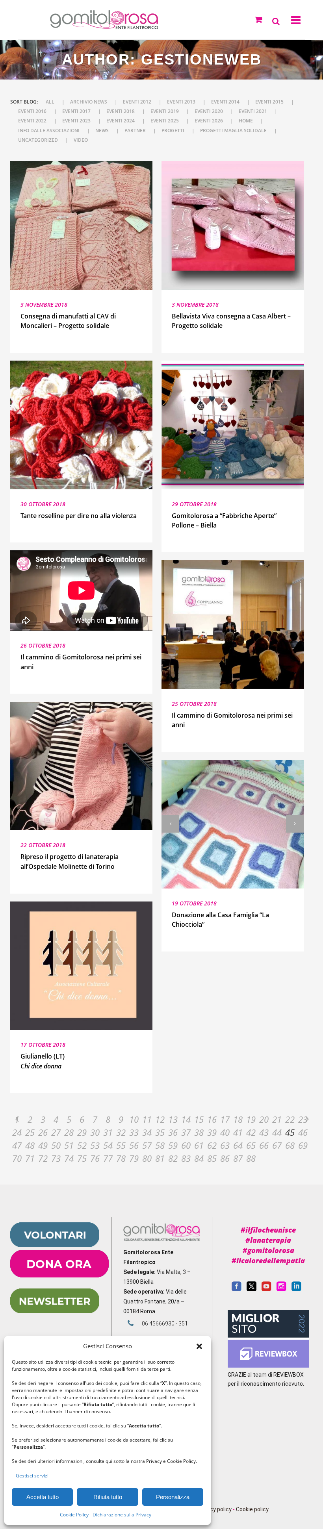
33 (134, 1132)
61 (199, 1145)
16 (212, 1119)
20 (264, 1119)
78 (121, 1158)
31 (108, 1132)
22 (290, 1119)
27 (56, 1132)
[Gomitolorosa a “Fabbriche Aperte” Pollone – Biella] (233, 425)
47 (17, 1145)
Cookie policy (252, 1509)
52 (82, 1145)
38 (199, 1132)
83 (186, 1158)
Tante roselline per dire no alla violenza (78, 515)
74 (69, 1158)
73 (56, 1158)
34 (147, 1132)
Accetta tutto (42, 1497)
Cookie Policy (74, 1514)
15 (199, 1119)
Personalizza (172, 1497)
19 (251, 1119)
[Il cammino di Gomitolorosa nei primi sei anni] (233, 624)
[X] (251, 1289)
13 (173, 1119)
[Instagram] (281, 1289)
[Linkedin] (296, 1289)
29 (82, 1132)
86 (225, 1158)
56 (134, 1145)
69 (303, 1145)
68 (290, 1145)
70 (17, 1158)
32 (121, 1132)
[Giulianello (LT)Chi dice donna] (81, 965)
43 (264, 1132)
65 (251, 1145)
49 (43, 1145)
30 (95, 1132)
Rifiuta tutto (107, 1497)
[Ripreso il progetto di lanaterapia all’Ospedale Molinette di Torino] (81, 766)
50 (56, 1145)
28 (69, 1132)
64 (238, 1145)
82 (173, 1158)
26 (43, 1132)
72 (43, 1158)
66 (264, 1145)
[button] (199, 1346)
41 (238, 1132)
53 (95, 1145)
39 (212, 1132)
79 (134, 1158)
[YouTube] (266, 1289)
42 (251, 1132)
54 (108, 1145)
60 (186, 1145)
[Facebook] (236, 1289)
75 (82, 1158)
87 (238, 1158)
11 (147, 1119)
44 (277, 1132)
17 (225, 1119)
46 (303, 1132)
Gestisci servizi (32, 1475)
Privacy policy (214, 1509)
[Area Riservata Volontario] (54, 1245)
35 (160, 1132)
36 (173, 1132)
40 (225, 1132)
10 (134, 1119)
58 (160, 1145)
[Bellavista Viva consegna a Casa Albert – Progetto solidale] (233, 225)
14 (186, 1119)
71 (30, 1158)
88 (251, 1158)
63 (225, 1145)
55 (121, 1145)
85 (212, 1158)
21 (277, 1119)
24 (17, 1132)
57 (147, 1145)
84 (199, 1158)
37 (186, 1132)
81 (160, 1158)
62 (212, 1145)
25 (30, 1132)
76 (95, 1158)
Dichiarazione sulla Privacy (122, 1514)
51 (69, 1145)
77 (108, 1158)
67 (277, 1145)
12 (160, 1119)
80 (147, 1158)
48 (30, 1145)
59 (173, 1145)
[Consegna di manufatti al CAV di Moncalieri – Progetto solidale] (81, 225)
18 (238, 1119)
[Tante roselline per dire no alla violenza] (81, 425)
